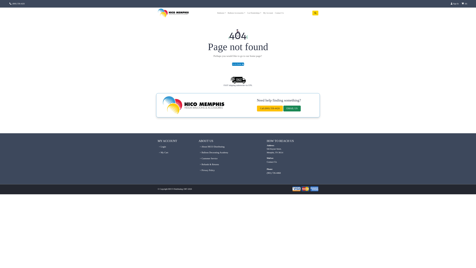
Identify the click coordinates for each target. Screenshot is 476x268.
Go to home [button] (237, 64)
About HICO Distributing (212, 146)
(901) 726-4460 (274, 173)
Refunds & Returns (210, 164)
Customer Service (209, 158)
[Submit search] (315, 13)
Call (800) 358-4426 (270, 108)
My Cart (164, 152)
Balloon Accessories (236, 13)
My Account (268, 13)
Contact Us (279, 13)
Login (163, 146)
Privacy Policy (208, 170)
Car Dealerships (253, 13)
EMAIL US (292, 108)
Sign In (456, 4)
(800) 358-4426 (18, 4)
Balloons (220, 13)
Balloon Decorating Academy (214, 152)
